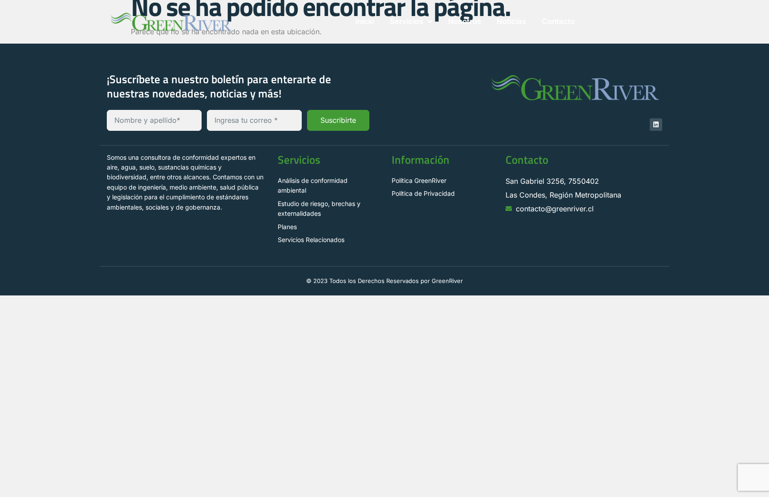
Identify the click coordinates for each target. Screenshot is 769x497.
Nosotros (464, 21)
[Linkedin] (656, 124)
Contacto (558, 21)
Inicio (364, 21)
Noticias (511, 21)
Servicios (406, 21)
